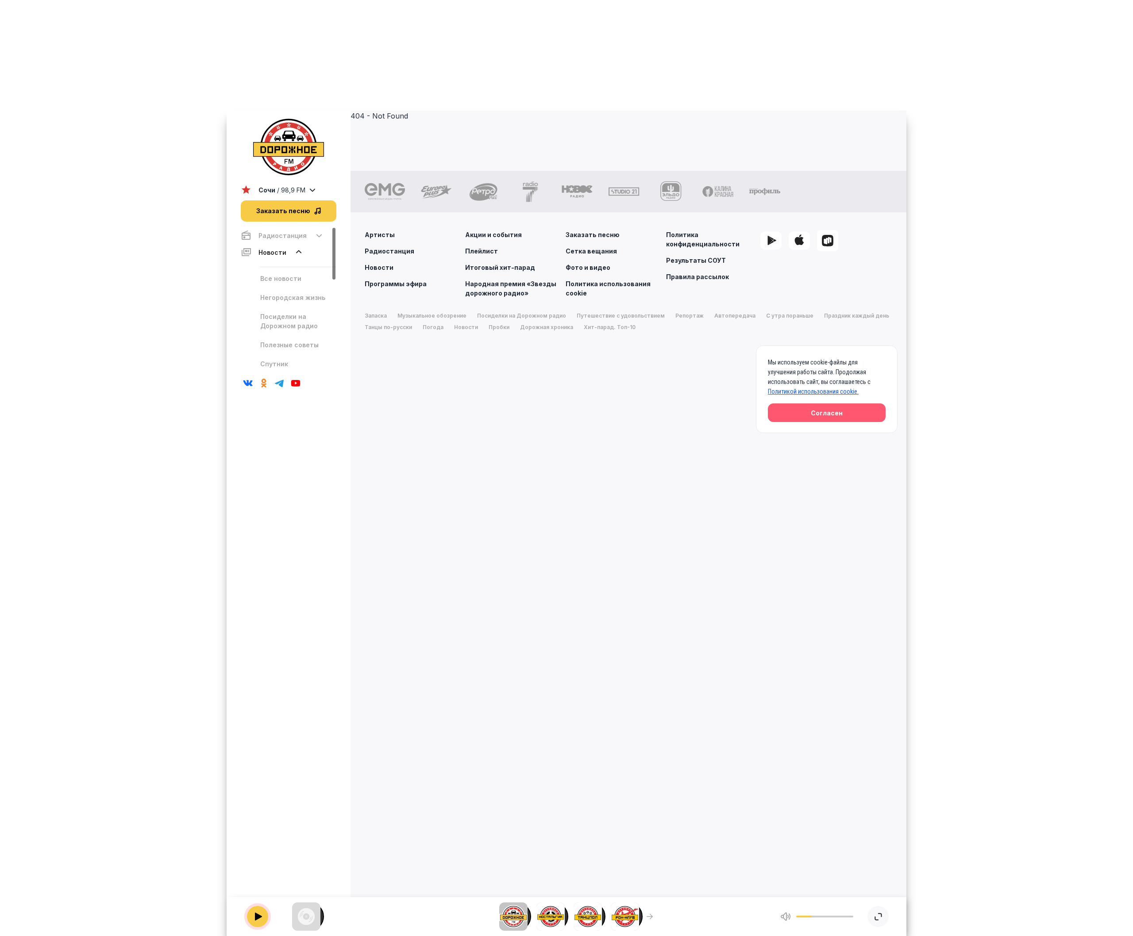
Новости (379, 267)
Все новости (280, 278)
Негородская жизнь (292, 297)
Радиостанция (389, 251)
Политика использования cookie (608, 288)
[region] (288, 299)
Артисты (380, 234)
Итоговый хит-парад (500, 267)
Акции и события (493, 234)
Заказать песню (593, 234)
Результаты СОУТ (696, 260)
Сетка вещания (591, 251)
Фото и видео (588, 267)
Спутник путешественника (290, 368)
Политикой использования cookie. (813, 391)
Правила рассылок (697, 276)
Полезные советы (289, 345)
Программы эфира (396, 284)
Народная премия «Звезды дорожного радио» (510, 288)
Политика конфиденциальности (703, 239)
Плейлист (481, 251)
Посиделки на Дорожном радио (289, 321)
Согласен (827, 413)
